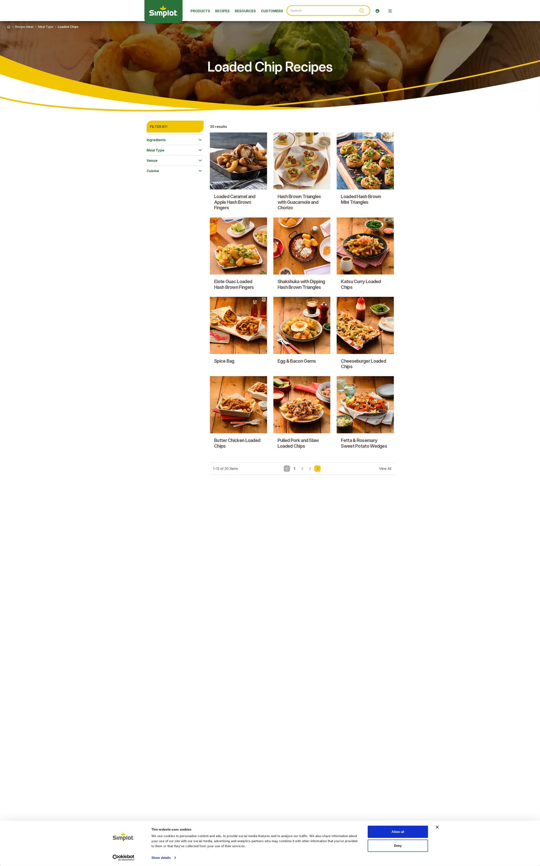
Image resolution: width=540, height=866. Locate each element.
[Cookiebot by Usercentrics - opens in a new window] (123, 858)
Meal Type (45, 26)
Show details (161, 857)
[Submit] (361, 10)
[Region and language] (377, 11)
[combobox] (328, 10)
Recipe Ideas (24, 26)
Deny (398, 845)
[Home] (9, 27)
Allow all (398, 832)
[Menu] (390, 11)
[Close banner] (437, 827)
